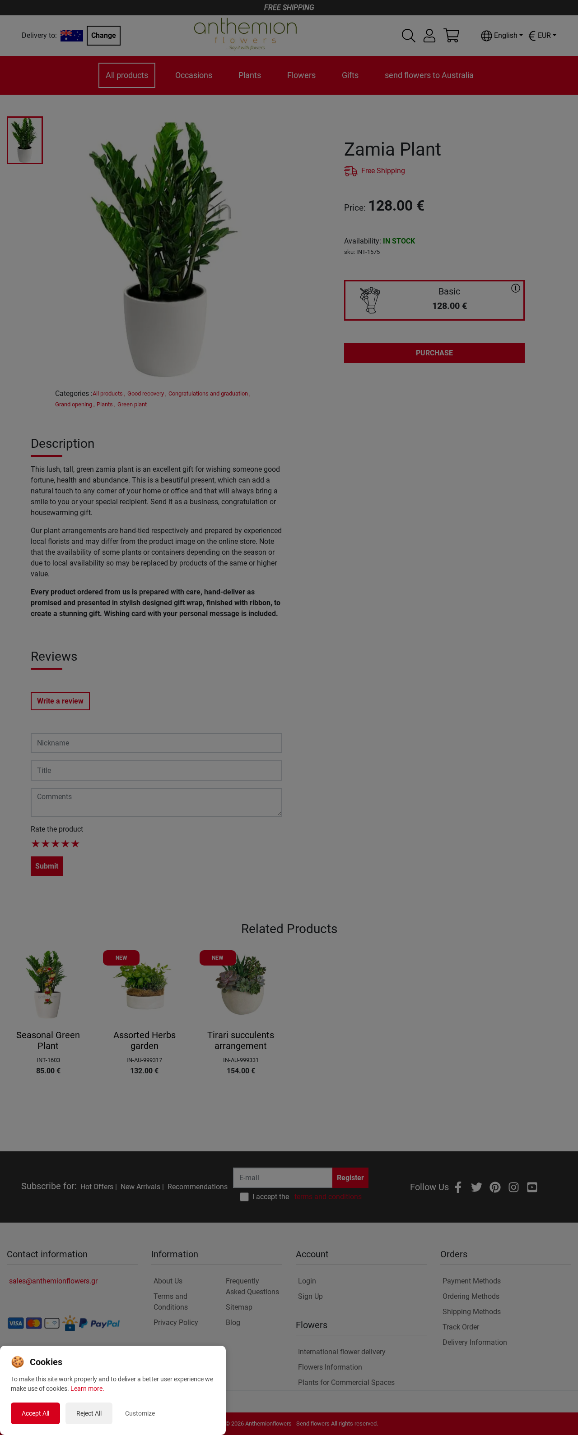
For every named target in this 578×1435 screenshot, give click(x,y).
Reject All (89, 1413)
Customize (140, 1413)
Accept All (35, 1413)
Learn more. (87, 1388)
